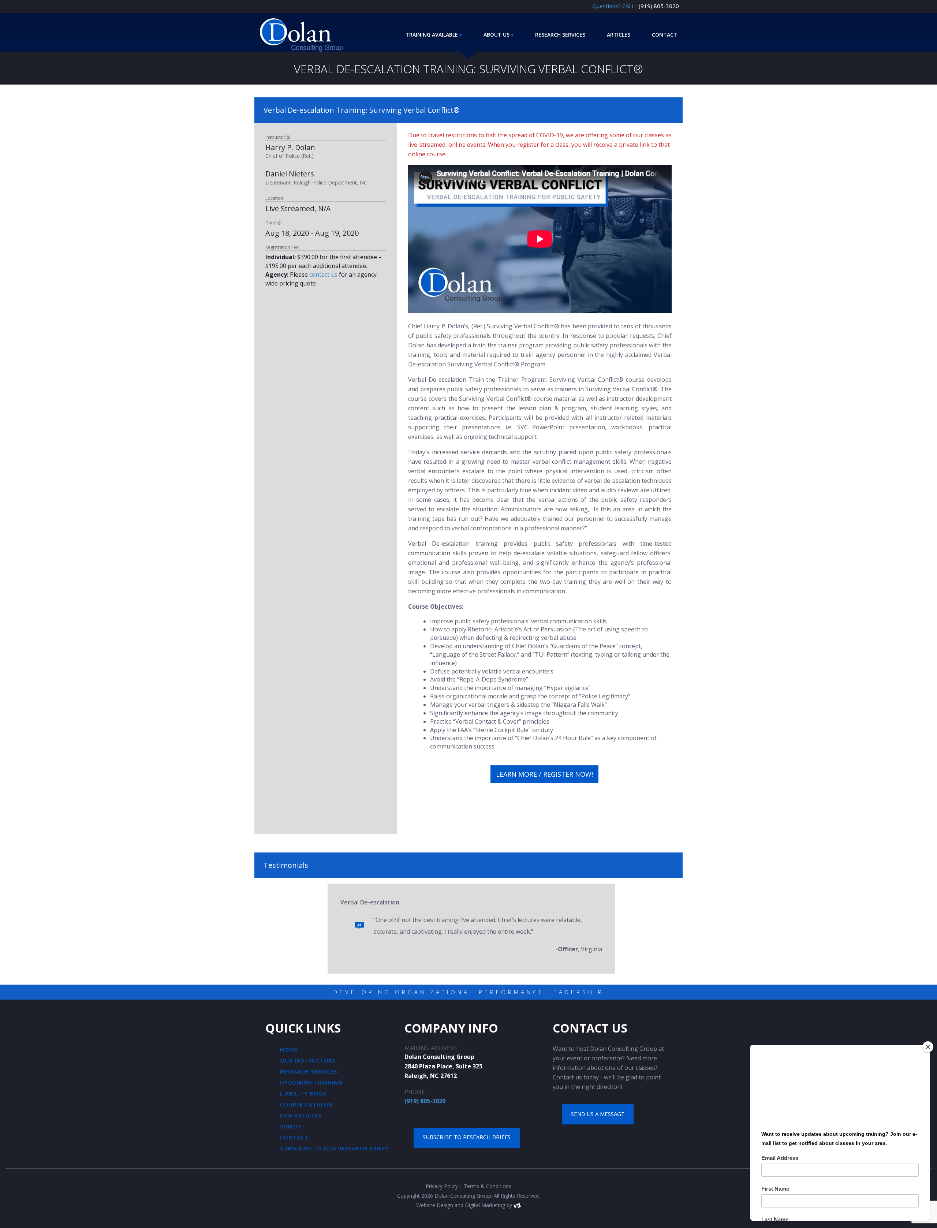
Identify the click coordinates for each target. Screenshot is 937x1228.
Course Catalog (306, 1104)
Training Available (432, 34)
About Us (496, 34)
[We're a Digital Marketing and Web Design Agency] (517, 1205)
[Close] (927, 1046)
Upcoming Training (311, 1082)
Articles (618, 34)
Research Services (560, 34)
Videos (290, 1126)
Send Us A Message (597, 1113)
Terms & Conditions (487, 1186)
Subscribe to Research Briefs (467, 1137)
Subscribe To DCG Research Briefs (334, 1148)
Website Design (434, 1205)
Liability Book (303, 1093)
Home (289, 1049)
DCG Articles (300, 1115)
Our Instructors (308, 1060)
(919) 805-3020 (424, 1101)
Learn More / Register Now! (544, 774)
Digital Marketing (485, 1205)
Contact (664, 34)
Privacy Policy (442, 1186)
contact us (323, 274)
